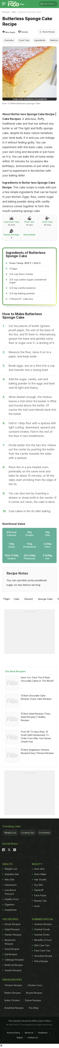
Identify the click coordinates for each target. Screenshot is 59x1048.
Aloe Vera (39, 868)
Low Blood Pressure (10, 892)
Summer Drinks (42, 934)
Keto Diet (9, 879)
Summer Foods (42, 929)
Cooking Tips (27, 832)
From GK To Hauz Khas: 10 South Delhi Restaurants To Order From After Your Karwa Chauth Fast (36, 736)
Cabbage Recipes (14, 959)
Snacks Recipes (13, 970)
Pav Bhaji (33, 1008)
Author (20, 1037)
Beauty (37, 864)
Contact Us (33, 1037)
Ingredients (39, 40)
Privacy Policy (13, 1033)
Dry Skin (38, 885)
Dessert (28, 599)
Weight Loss (10, 832)
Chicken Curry (35, 985)
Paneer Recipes (13, 934)
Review (24, 32)
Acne (37, 906)
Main (14, 12)
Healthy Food (12, 899)
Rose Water (40, 874)
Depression (11, 885)
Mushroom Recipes (10, 942)
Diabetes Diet (12, 874)
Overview (9, 40)
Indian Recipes (12, 979)
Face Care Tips (42, 950)
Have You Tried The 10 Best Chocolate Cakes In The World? (37, 679)
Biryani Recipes (34, 992)
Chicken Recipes (13, 985)
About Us (29, 1033)
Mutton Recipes (13, 992)
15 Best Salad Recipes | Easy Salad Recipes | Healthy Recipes (36, 717)
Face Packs (40, 895)
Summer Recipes (43, 924)
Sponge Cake (45, 599)
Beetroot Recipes (14, 965)
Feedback (43, 1033)
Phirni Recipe (41, 961)
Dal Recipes (11, 954)
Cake (16, 599)
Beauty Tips (40, 900)
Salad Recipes (12, 929)
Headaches (11, 909)
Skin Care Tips (42, 945)
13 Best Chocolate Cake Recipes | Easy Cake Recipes (36, 697)
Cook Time (24, 40)
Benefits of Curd (42, 940)
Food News (44, 832)
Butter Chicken (12, 1000)
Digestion (9, 904)
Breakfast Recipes (14, 1008)
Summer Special (43, 919)
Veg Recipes (10, 919)
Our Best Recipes (15, 671)
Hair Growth (40, 879)
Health (7, 864)
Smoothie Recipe (43, 956)
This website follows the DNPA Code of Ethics (29, 1021)
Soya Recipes (12, 949)
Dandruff (38, 890)
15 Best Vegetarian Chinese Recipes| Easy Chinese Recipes (37, 751)
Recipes (6, 12)
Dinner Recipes (13, 924)
